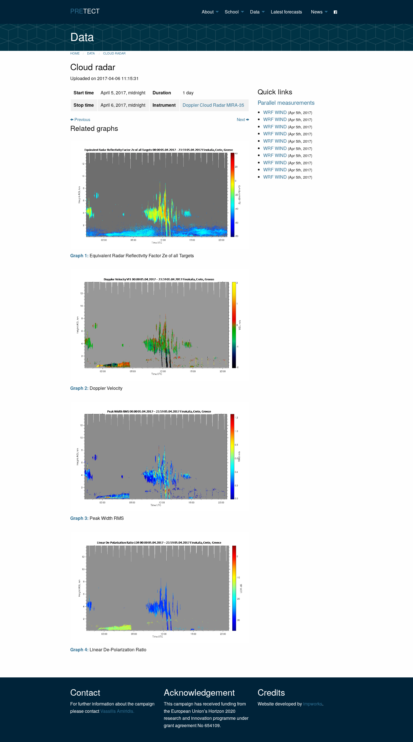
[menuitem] (208, 11)
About (208, 11)
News (317, 11)
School (232, 11)
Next (241, 119)
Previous (81, 119)
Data (255, 11)
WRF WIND (275, 112)
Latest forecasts (286, 11)
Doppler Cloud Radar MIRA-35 (213, 105)
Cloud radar (114, 53)
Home (75, 53)
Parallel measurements (286, 102)
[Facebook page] (336, 11)
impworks (312, 703)
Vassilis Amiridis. (117, 711)
